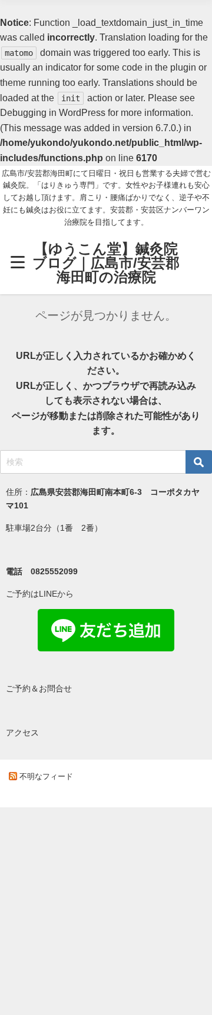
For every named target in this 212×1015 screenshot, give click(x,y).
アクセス (22, 732)
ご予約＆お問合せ (39, 688)
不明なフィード (46, 776)
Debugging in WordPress (52, 112)
